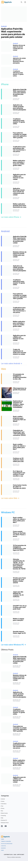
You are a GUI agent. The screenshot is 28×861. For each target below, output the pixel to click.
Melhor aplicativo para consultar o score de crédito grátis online (19, 163)
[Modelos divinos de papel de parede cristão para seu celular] (6, 46)
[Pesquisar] (21, 2)
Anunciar (3, 848)
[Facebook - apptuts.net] (2, 826)
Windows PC (8, 512)
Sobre (2, 839)
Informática (3, 803)
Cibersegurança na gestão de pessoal (19, 389)
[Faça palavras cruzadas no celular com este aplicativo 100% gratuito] (6, 728)
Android (4, 26)
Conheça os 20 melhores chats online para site (18, 459)
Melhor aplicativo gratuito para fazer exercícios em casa (19, 205)
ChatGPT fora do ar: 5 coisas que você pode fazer (20, 607)
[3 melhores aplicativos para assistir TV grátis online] (6, 72)
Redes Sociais (4, 813)
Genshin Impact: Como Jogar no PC (19, 632)
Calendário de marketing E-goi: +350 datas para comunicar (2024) (19, 433)
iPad (2, 806)
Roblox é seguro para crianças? (18, 619)
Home (2, 850)
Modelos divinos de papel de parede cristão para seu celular (19, 48)
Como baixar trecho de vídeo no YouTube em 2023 (20, 486)
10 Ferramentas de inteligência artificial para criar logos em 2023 (19, 548)
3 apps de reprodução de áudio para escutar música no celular (19, 352)
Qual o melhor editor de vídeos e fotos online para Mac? (19, 446)
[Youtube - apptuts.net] (6, 826)
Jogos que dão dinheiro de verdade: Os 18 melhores (18, 594)
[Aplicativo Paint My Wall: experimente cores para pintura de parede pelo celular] (14, 14)
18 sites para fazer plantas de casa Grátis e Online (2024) (19, 580)
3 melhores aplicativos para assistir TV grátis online (18, 73)
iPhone (5, 84)
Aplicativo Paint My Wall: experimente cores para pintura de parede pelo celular (13, 32)
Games (2, 801)
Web (3, 369)
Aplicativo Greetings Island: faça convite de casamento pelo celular (19, 192)
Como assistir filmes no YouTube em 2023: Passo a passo (19, 534)
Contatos (3, 845)
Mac (2, 810)
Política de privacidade (6, 843)
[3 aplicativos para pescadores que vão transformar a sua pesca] (6, 745)
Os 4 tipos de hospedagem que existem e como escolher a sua (19, 473)
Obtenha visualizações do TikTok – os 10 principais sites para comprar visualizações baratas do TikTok (19, 564)
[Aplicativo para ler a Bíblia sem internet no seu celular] (6, 779)
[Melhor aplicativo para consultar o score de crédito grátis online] (6, 762)
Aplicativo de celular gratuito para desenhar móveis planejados (19, 60)
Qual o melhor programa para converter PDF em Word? (19, 419)
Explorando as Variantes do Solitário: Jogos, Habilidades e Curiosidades (18, 404)
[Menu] (25, 2)
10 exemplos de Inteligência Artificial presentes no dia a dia (19, 376)
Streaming (3, 815)
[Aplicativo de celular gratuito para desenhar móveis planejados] (6, 59)
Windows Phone (5, 822)
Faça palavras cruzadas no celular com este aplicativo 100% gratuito (20, 135)
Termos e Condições (6, 841)
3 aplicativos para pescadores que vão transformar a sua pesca (19, 149)
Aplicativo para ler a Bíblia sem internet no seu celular (19, 177)
